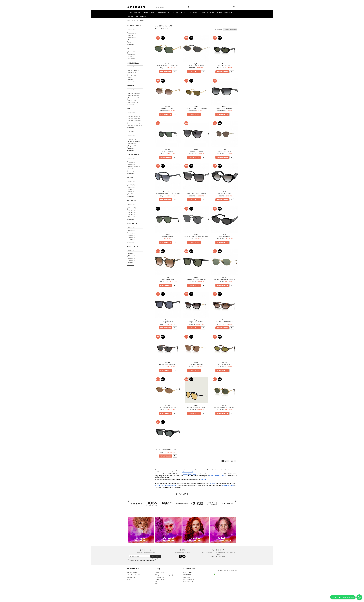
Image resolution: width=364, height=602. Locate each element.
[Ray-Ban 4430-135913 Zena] (224, 305)
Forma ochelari (132, 70)
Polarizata (131, 33)
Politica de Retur (159, 577)
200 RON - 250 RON (133, 121)
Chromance (131, 40)
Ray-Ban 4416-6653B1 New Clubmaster (196, 236)
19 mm (130, 235)
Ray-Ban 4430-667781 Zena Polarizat (167, 450)
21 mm (130, 239)
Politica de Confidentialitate (147, 560)
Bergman (130, 146)
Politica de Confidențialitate (134, 575)
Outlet (130, 16)
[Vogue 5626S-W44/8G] (196, 305)
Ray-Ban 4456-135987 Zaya (167, 364)
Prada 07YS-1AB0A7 (224, 194)
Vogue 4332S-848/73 (196, 364)
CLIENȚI (157, 569)
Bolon (130, 148)
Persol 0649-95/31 (167, 236)
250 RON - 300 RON (133, 123)
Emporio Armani (167, 192)
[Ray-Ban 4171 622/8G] (196, 134)
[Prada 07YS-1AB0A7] (224, 176)
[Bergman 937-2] (168, 305)
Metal (129, 187)
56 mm (130, 258)
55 (232, 461)
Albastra (130, 162)
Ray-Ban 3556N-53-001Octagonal (224, 279)
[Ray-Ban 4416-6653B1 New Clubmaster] (196, 219)
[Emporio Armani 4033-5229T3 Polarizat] (168, 176)
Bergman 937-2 (168, 322)
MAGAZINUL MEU (133, 569)
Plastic (130, 191)
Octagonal (131, 75)
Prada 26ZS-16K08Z (224, 236)
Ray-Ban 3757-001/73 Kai (168, 407)
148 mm (130, 217)
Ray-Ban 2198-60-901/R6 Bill (196, 407)
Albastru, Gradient (133, 166)
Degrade (130, 171)
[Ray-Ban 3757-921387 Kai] (196, 48)
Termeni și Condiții (132, 572)
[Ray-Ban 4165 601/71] (168, 134)
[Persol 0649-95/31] (168, 219)
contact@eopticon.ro (220, 556)
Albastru (130, 164)
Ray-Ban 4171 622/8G (196, 151)
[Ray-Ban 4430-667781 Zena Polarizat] (168, 433)
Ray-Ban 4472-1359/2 (224, 364)
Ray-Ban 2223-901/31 (224, 65)
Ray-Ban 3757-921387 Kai (196, 65)
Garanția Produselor (160, 579)
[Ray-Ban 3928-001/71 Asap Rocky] (168, 48)
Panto (130, 79)
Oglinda (130, 35)
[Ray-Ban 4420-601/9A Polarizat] (196, 262)
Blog (136, 16)
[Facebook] (180, 556)
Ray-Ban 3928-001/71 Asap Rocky (167, 65)
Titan (129, 189)
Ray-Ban (167, 64)
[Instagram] (184, 556)
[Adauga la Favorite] (175, 71)
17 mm (130, 233)
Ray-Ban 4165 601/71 (167, 151)
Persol (167, 234)
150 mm (130, 214)
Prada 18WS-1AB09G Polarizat (196, 194)
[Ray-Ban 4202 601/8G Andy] (224, 91)
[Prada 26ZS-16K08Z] (224, 219)
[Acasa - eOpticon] (136, 7)
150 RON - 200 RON (133, 118)
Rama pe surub (132, 98)
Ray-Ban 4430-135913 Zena (224, 322)
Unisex (130, 58)
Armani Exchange (133, 141)
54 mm (130, 253)
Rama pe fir (131, 100)
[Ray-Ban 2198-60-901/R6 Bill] (196, 390)
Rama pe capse (132, 102)
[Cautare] (188, 7)
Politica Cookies (131, 577)
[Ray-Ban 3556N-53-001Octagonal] (224, 262)
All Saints (130, 139)
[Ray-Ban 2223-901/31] (224, 48)
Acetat (130, 185)
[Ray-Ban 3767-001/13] (168, 91)
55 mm (130, 256)
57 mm (130, 262)
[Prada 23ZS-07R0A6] (168, 262)
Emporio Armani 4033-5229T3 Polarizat (167, 194)
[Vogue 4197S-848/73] (224, 134)
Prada (196, 192)
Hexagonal (131, 73)
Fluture (130, 77)
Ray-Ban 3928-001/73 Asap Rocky (196, 108)
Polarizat (130, 37)
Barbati (130, 52)
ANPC (156, 584)
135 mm (130, 212)
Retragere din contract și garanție (164, 575)
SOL (156, 581)
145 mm (130, 208)
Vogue (224, 149)
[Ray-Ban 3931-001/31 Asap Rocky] (224, 390)
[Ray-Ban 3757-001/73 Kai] (168, 390)
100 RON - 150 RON (133, 116)
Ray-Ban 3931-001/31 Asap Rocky (224, 407)
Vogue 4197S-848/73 (224, 151)
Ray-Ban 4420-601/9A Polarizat (196, 279)
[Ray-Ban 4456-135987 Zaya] (168, 347)
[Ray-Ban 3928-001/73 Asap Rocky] (196, 91)
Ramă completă (132, 95)
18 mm (130, 231)
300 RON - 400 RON (133, 125)
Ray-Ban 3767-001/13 (167, 108)
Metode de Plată (159, 572)
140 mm (130, 210)
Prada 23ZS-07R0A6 (168, 279)
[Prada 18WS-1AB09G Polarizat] (196, 176)
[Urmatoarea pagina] (235, 461)
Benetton (131, 143)
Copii (129, 56)
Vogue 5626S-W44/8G (196, 322)
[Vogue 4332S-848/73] (196, 347)
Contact (143, 16)
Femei (130, 54)
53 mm (130, 260)
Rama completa (132, 93)
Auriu (129, 169)
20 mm (130, 237)
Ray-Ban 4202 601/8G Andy (224, 108)
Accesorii (227, 12)
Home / (129, 20)
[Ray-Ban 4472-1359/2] (224, 347)
